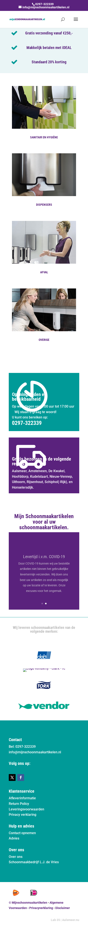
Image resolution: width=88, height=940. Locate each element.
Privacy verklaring (22, 815)
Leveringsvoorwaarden (26, 809)
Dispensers (44, 205)
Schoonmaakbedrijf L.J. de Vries (34, 862)
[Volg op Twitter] (12, 777)
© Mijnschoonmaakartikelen (28, 902)
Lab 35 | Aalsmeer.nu (65, 920)
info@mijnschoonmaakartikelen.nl (35, 752)
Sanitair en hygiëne (44, 137)
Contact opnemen (22, 833)
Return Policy (19, 804)
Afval (44, 272)
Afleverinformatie (22, 798)
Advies (14, 838)
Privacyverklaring (41, 908)
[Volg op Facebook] (20, 777)
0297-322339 (44, 4)
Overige (44, 340)
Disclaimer (62, 908)
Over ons (15, 857)
